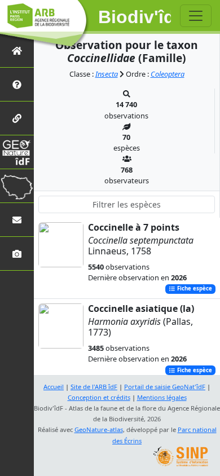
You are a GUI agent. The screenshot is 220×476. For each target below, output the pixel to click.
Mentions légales (162, 397)
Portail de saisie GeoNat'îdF (164, 386)
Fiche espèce (193, 289)
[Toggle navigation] (196, 16)
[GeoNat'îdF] (17, 152)
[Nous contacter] (17, 219)
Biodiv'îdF (134, 17)
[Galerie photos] (17, 253)
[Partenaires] (17, 118)
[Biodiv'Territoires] (17, 185)
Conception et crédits (99, 397)
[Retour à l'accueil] (17, 50)
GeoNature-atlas (98, 429)
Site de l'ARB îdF (94, 386)
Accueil (53, 386)
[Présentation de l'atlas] (17, 84)
